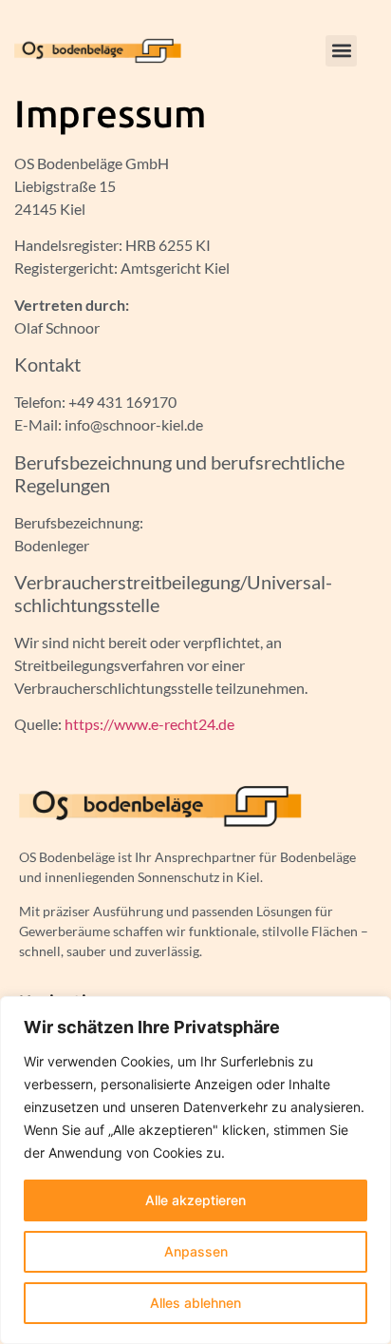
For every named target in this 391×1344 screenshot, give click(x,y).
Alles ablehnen (195, 1303)
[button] (341, 51)
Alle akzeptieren (195, 1200)
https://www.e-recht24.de (149, 724)
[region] (195, 1170)
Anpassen (196, 1251)
